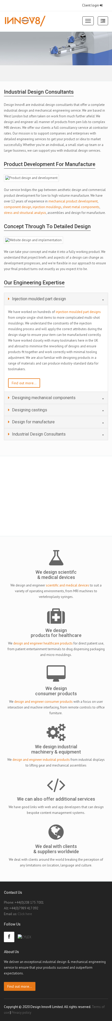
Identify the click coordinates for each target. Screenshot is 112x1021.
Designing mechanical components (43, 397)
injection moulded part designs (78, 312)
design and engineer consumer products (43, 701)
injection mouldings (47, 207)
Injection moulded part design (38, 298)
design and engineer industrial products (41, 759)
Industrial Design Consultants (38, 434)
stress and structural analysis (25, 212)
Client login (91, 5)
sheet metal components (81, 207)
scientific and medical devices (67, 585)
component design (17, 207)
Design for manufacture (33, 421)
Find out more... (24, 383)
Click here (25, 914)
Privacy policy (21, 1012)
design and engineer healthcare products (43, 643)
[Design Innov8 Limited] (25, 21)
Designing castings (29, 409)
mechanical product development (73, 201)
